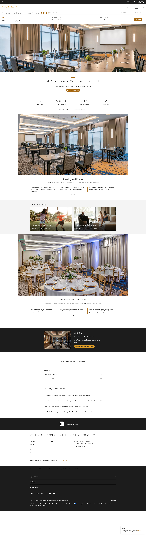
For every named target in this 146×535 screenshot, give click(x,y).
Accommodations (114, 7)
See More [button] (73, 194)
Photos (53, 441)
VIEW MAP (125, 13)
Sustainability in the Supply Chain (104, 503)
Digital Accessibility (91, 503)
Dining (122, 7)
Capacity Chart (63, 109)
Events (136, 7)
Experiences (129, 7)
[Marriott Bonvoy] (140, 2)
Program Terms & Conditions (58, 503)
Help (44, 505)
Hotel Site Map (38, 505)
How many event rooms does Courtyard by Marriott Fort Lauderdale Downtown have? (67, 395)
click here (137, 531)
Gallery (142, 7)
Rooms (32, 444)
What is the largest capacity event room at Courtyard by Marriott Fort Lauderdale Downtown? (69, 401)
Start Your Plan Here (73, 90)
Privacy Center (69, 503)
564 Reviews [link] (55, 13)
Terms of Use (48, 503)
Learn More (103, 313)
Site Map (31, 505)
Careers (41, 503)
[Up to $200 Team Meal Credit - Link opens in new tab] (51, 219)
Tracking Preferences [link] (34, 503)
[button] (131, 2)
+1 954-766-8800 (137, 13)
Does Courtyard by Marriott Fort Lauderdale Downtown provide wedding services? (66, 406)
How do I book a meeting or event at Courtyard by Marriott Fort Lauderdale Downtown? (68, 412)
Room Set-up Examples (50, 374)
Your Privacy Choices (80, 503)
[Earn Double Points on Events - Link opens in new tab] (95, 219)
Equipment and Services (79, 109)
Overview (105, 7)
